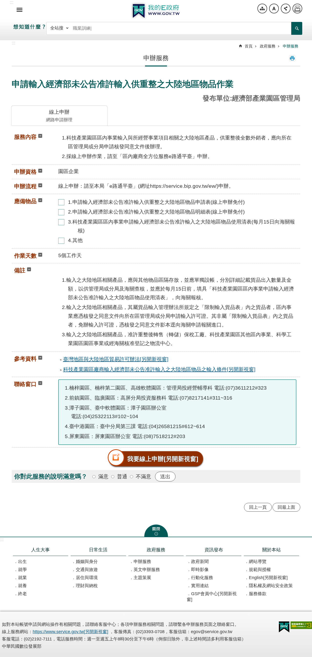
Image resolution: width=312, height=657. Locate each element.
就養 (22, 585)
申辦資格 (25, 172)
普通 (122, 476)
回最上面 (286, 507)
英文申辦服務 (147, 569)
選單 (19, 10)
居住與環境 (87, 577)
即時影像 (200, 569)
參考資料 (25, 359)
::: (2, 539)
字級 (274, 8)
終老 (22, 593)
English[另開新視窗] (268, 577)
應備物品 (25, 201)
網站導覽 (262, 8)
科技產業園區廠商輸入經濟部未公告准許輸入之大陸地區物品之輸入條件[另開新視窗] (159, 369)
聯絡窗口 (25, 384)
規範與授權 (260, 569)
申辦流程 (25, 186)
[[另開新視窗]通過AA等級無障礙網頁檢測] (301, 625)
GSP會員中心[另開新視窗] (212, 596)
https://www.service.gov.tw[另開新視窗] (70, 631)
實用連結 (200, 585)
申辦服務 (290, 46)
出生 (22, 561)
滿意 (103, 476)
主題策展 (142, 577)
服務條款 (257, 593)
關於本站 (271, 549)
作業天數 (25, 256)
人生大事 (40, 549)
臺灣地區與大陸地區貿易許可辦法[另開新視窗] (115, 359)
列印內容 (292, 58)
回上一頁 (258, 507)
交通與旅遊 (87, 569)
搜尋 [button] (296, 28)
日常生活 (98, 549)
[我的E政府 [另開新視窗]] (284, 627)
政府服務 (267, 46)
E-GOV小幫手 (297, 8)
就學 (22, 569)
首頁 (249, 46)
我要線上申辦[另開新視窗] (162, 458)
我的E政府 (156, 11)
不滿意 (143, 476)
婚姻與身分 (87, 561)
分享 (286, 8)
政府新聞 (200, 561)
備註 (19, 270)
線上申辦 (59, 115)
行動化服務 (202, 577)
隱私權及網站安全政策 (271, 585)
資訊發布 (214, 549)
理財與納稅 (87, 585)
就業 (22, 577)
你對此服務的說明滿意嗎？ (50, 476)
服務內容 (25, 137)
